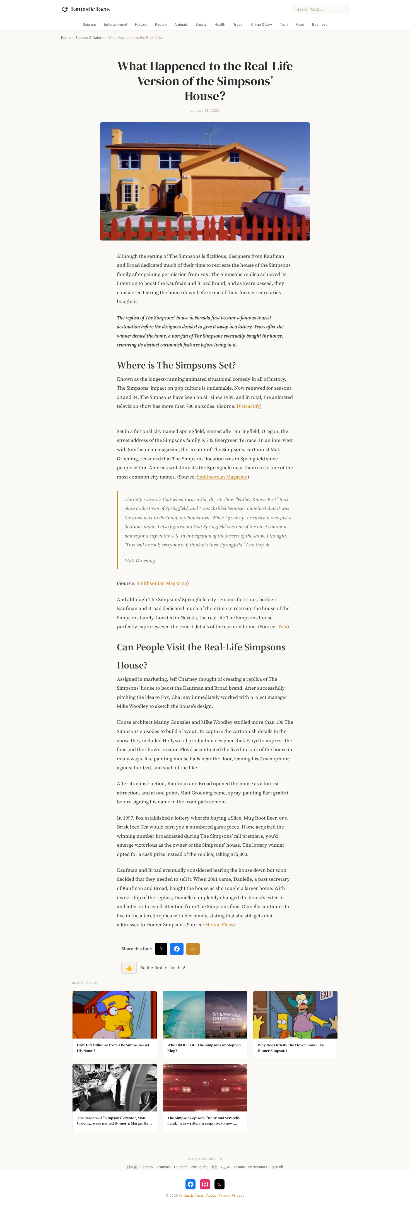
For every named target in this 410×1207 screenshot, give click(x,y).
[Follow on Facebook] (190, 1184)
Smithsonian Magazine (222, 476)
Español (146, 1167)
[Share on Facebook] (177, 949)
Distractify (248, 406)
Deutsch (180, 1167)
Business (319, 24)
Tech (284, 24)
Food (300, 24)
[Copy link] (193, 949)
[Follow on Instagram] (205, 1184)
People (161, 24)
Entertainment (115, 24)
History (141, 24)
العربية (225, 1167)
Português (199, 1167)
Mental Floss (219, 924)
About (211, 1195)
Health (219, 24)
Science (89, 24)
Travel (238, 24)
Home (66, 37)
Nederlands (257, 1167)
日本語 (132, 1167)
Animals (181, 24)
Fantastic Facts (191, 1195)
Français (164, 1167)
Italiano (239, 1167)
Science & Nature (89, 37)
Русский (277, 1167)
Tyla (282, 626)
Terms (224, 1195)
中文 (214, 1167)
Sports (201, 24)
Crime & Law (261, 24)
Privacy (238, 1195)
